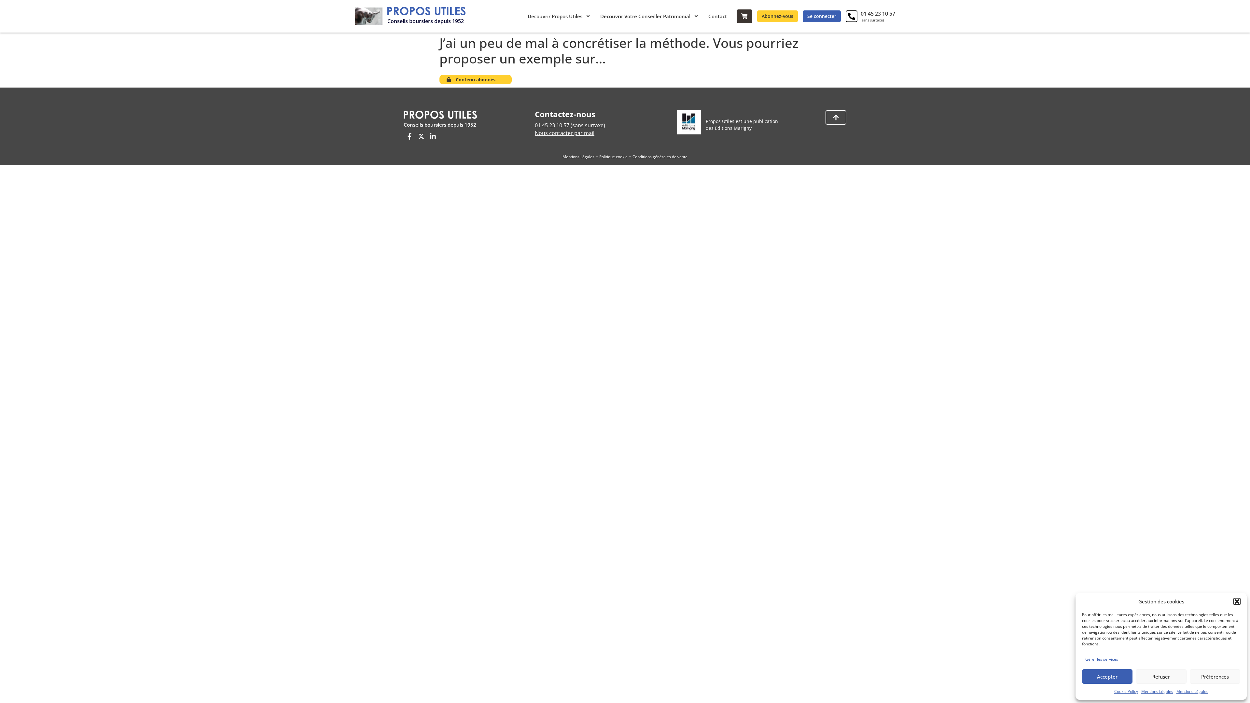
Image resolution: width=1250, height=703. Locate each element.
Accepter (1107, 676)
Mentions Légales (1157, 691)
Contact (717, 16)
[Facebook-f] (409, 136)
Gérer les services (1101, 659)
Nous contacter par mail (564, 133)
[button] (1237, 601)
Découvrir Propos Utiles (555, 16)
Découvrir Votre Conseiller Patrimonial (645, 16)
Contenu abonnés (475, 79)
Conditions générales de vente (660, 156)
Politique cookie (613, 156)
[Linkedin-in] (433, 136)
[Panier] (744, 16)
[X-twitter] (421, 136)
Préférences (1215, 676)
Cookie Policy (1126, 691)
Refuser (1161, 676)
